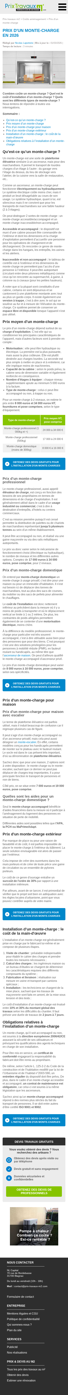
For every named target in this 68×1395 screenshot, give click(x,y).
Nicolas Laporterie (24, 43)
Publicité (12, 1347)
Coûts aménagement (34, 19)
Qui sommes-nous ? (19, 1324)
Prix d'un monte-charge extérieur (26, 130)
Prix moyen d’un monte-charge (25, 123)
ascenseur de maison (17, 655)
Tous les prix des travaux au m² (26, 1369)
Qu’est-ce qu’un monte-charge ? (26, 120)
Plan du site (14, 1330)
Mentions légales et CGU (22, 1313)
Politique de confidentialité (23, 1319)
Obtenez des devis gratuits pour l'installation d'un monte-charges (35, 464)
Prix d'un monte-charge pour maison (28, 127)
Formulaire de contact (20, 1296)
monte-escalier (27, 742)
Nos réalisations (17, 1352)
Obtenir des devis (18, 1374)
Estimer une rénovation (21, 1380)
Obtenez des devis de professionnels (34, 1191)
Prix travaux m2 (11, 19)
